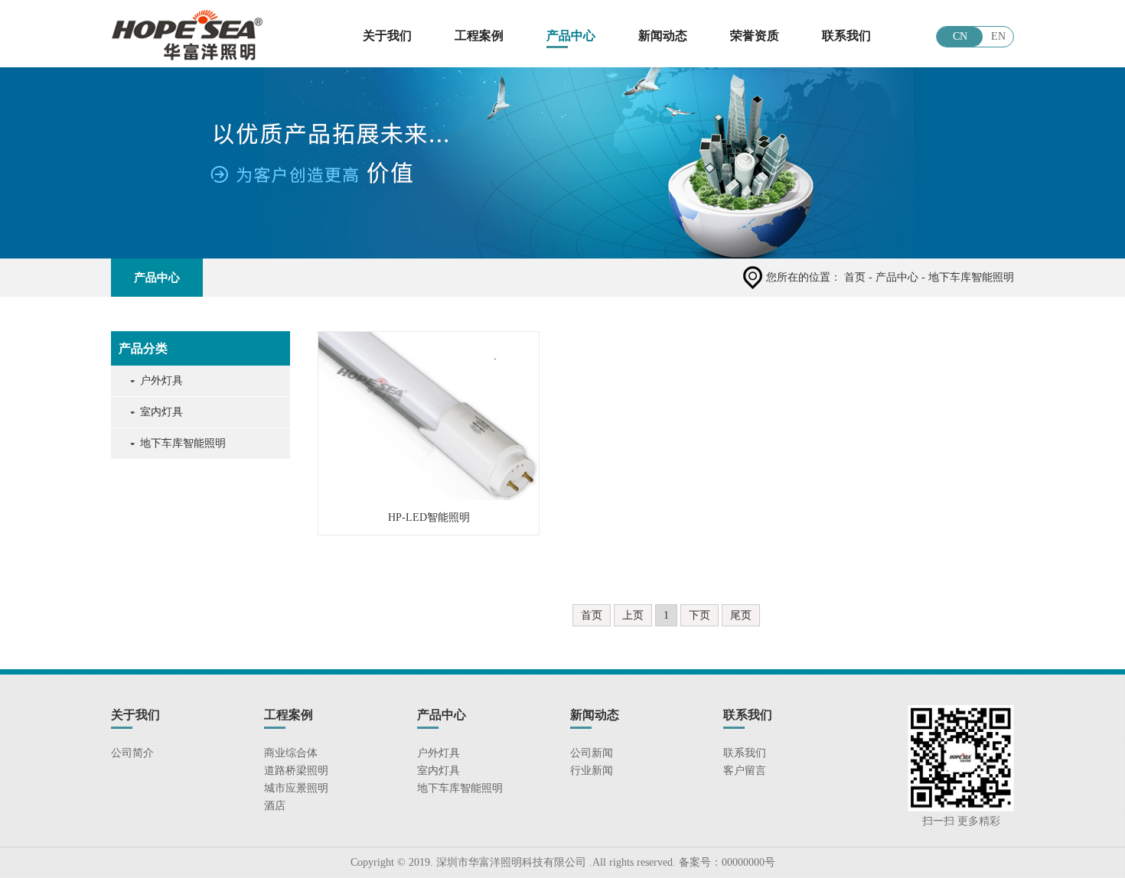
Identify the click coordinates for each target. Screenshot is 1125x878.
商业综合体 (291, 753)
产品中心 (570, 35)
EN (998, 36)
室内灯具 (161, 412)
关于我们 (387, 35)
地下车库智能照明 (183, 443)
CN (960, 36)
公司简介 (132, 753)
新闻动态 (662, 35)
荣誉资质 (754, 35)
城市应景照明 (296, 788)
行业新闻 (591, 770)
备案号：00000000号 (725, 862)
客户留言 (744, 770)
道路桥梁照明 (296, 770)
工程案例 (479, 35)
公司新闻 (591, 753)
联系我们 (846, 35)
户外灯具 (161, 380)
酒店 (274, 805)
